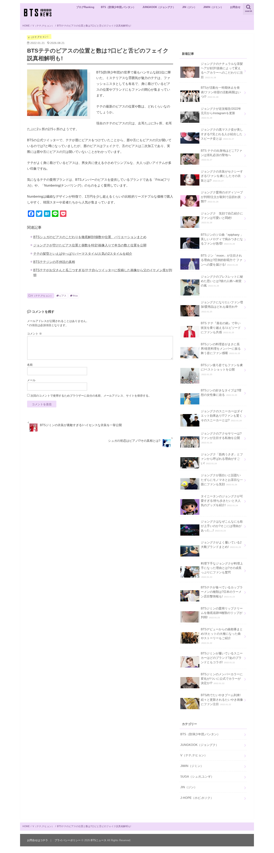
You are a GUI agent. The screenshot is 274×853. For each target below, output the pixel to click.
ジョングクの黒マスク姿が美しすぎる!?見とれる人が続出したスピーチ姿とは (222, 134)
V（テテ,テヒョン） (42, 295)
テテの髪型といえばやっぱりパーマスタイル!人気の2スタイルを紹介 (82, 253)
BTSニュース (98, 840)
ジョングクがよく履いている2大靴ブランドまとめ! (221, 544)
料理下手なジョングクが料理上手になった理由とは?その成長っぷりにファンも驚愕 (222, 570)
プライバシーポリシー (68, 840)
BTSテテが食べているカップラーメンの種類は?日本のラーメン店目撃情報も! (222, 592)
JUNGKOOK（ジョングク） (158, 7)
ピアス (62, 295)
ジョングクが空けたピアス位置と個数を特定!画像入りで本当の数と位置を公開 (89, 245)
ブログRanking (85, 7)
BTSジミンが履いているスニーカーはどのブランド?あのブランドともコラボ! (222, 658)
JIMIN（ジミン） (213, 7)
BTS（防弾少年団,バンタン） (118, 7)
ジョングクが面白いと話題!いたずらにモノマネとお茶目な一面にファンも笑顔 (222, 480)
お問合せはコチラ (37, 840)
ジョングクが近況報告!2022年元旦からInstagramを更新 (221, 113)
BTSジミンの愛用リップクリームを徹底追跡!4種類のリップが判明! (222, 613)
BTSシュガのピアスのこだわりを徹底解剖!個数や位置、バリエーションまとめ (89, 237)
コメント (34, 333)
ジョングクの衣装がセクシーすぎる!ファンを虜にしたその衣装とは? (222, 176)
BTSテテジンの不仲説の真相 (54, 262)
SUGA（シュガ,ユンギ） (197, 776)
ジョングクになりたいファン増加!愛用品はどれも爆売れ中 (222, 307)
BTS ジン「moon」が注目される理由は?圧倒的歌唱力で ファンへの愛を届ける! (221, 260)
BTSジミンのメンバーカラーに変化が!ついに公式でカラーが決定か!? (222, 679)
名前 (30, 364)
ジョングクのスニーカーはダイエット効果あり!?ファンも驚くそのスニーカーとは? (222, 416)
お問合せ (235, 7)
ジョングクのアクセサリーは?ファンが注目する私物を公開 (221, 438)
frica (75, 295)
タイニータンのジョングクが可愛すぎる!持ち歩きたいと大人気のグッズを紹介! (222, 501)
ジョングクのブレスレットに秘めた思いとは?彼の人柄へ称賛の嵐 (222, 281)
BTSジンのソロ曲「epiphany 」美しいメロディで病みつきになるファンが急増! (222, 239)
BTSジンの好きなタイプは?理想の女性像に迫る (221, 392)
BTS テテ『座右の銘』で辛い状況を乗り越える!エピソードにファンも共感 (221, 328)
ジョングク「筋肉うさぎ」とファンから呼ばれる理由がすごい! (222, 459)
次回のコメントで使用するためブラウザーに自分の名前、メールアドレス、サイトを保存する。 (90, 395)
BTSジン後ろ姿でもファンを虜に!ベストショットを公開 (222, 369)
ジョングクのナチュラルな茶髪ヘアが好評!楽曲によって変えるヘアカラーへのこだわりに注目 (222, 70)
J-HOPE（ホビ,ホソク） (196, 797)
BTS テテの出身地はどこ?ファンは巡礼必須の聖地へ (221, 155)
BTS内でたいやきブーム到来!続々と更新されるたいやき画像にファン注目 (222, 700)
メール (31, 380)
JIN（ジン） (189, 7)
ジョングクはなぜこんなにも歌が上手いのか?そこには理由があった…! (222, 526)
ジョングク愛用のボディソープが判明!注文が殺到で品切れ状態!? (222, 197)
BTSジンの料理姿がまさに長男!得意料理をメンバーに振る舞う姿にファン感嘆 (221, 349)
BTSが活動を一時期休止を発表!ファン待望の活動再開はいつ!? (221, 92)
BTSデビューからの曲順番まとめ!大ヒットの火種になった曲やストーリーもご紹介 (222, 636)
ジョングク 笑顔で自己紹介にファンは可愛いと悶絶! (222, 218)
